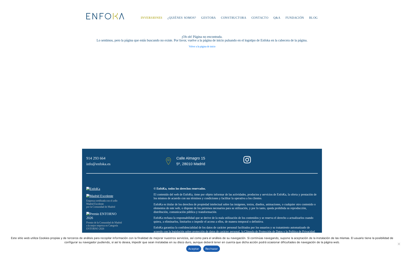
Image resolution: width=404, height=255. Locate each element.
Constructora (233, 17)
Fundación (295, 17)
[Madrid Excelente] (117, 196)
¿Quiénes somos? (181, 17)
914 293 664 (95, 158)
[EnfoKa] (93, 189)
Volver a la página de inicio (202, 46)
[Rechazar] (399, 244)
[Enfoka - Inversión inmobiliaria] (105, 16)
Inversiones (151, 17)
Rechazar (211, 248)
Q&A (276, 17)
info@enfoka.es (98, 164)
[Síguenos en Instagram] (247, 161)
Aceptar (193, 248)
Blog (313, 17)
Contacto (259, 17)
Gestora (208, 17)
